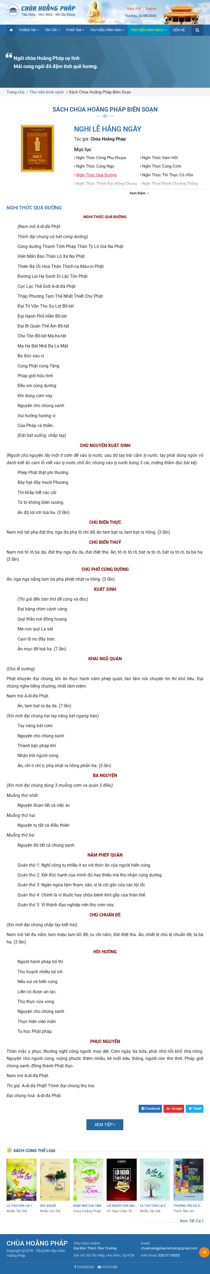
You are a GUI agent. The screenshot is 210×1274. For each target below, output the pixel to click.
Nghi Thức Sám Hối (160, 157)
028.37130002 (169, 1255)
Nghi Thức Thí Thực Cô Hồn (167, 175)
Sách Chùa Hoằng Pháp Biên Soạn (100, 92)
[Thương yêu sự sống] (188, 1186)
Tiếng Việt (133, 9)
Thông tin (27, 30)
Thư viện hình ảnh (106, 30)
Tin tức (51, 30)
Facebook (152, 1109)
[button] (197, 30)
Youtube (110, 1267)
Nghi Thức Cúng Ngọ (95, 166)
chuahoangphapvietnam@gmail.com (169, 1248)
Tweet (197, 1109)
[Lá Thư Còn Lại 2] (155, 1186)
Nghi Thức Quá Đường (96, 175)
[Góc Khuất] (55, 1186)
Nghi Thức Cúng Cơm (161, 166)
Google (177, 1109)
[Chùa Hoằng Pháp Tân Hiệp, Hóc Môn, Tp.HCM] (105, 9)
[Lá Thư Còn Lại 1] (22, 1186)
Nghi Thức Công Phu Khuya (101, 157)
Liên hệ (179, 30)
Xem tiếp (104, 1124)
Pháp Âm (73, 30)
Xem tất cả (191, 1221)
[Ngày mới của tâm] (88, 1186)
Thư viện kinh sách (147, 30)
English (150, 9)
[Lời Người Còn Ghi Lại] (122, 1186)
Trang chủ (15, 92)
